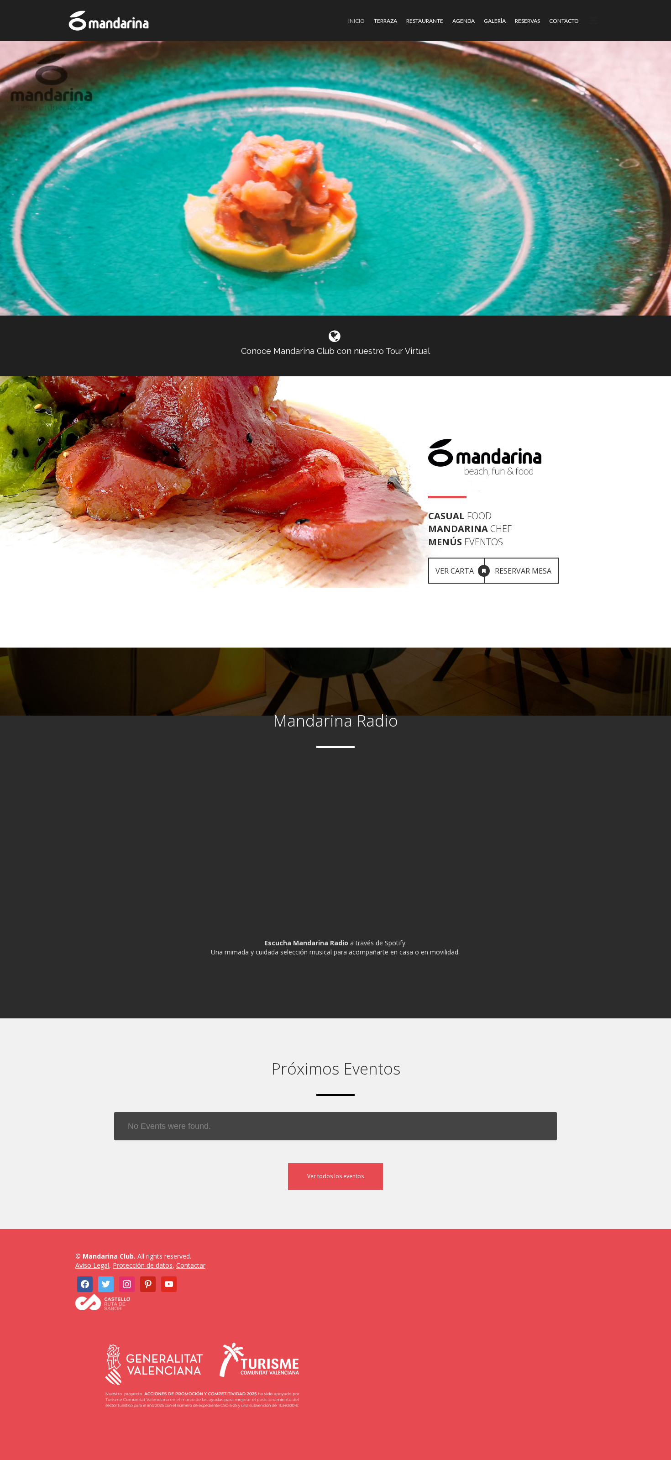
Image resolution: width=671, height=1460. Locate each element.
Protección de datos (143, 1265)
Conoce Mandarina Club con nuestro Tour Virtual (335, 351)
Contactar (190, 1265)
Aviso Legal (92, 1265)
